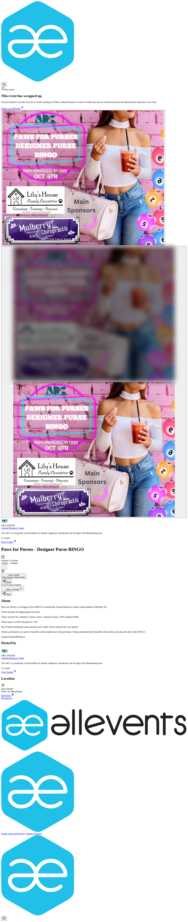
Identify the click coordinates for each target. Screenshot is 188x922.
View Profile (7, 542)
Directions (6, 695)
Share (8, 582)
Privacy (21, 833)
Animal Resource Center (12, 528)
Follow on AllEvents (10, 108)
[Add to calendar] (4, 567)
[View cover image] (83, 178)
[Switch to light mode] (4, 84)
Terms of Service (34, 833)
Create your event (9, 833)
